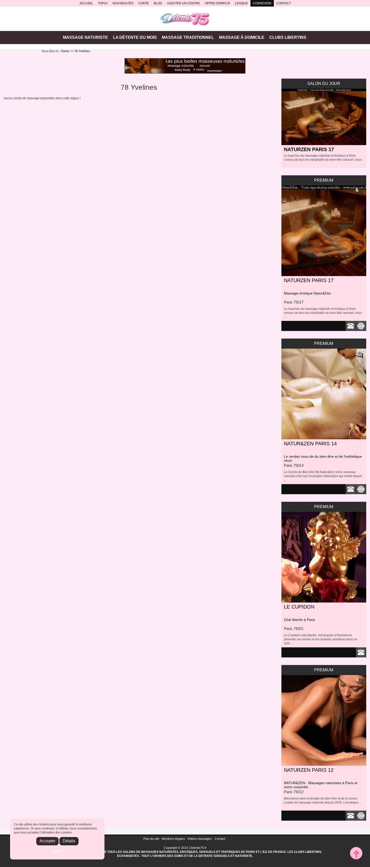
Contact (220, 839)
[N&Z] (185, 66)
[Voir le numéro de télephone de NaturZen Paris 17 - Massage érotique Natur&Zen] (351, 326)
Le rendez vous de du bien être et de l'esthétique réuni (323, 458)
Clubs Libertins (287, 37)
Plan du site (151, 839)
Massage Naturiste (85, 37)
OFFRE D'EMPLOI (217, 3)
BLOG (158, 3)
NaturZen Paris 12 (309, 770)
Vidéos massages (199, 839)
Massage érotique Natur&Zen (307, 293)
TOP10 (102, 3)
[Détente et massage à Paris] (185, 19)
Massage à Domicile (241, 37)
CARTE (143, 3)
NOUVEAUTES (123, 3)
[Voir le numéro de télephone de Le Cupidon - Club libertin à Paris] (361, 652)
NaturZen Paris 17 (309, 149)
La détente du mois (135, 37)
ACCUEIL (86, 3)
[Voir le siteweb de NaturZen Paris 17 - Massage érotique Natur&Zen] (361, 326)
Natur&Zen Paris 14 (310, 443)
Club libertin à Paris (299, 620)
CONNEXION (262, 3)
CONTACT (283, 3)
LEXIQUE (241, 3)
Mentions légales (173, 839)
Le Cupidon (299, 607)
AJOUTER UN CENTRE (183, 3)
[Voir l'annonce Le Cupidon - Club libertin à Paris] (323, 557)
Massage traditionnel (188, 37)
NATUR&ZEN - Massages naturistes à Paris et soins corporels (320, 785)
